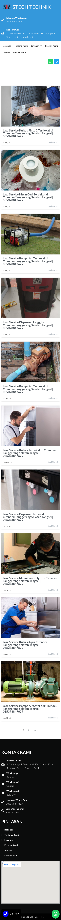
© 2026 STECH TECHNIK (31, 916)
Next (35, 730)
